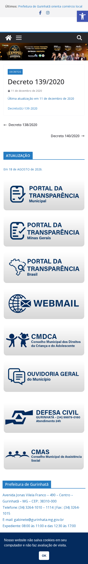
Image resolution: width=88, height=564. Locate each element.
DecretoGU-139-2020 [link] (22, 108)
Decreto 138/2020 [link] (23, 124)
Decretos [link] (15, 71)
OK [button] (44, 555)
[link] (82, 16)
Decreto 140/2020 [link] (65, 136)
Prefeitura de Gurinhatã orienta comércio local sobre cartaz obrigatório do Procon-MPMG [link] (50, 8)
